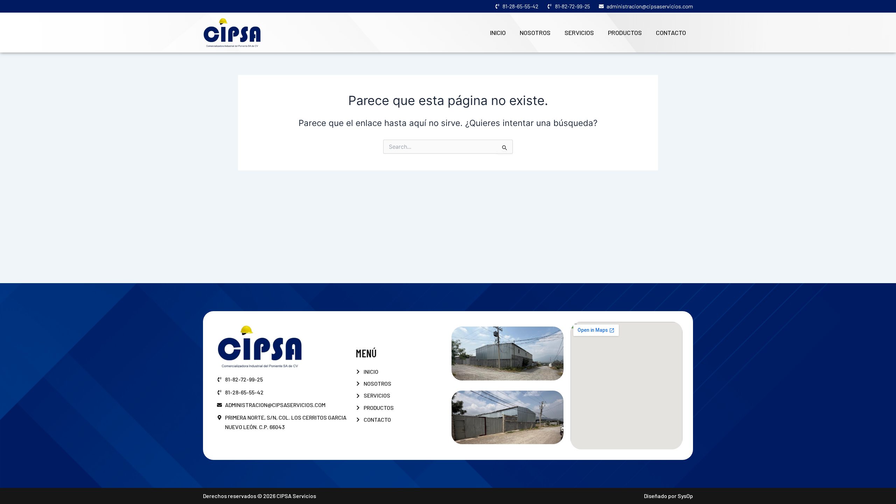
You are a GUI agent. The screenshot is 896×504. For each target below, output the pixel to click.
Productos (625, 32)
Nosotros (535, 32)
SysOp (685, 495)
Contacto (671, 32)
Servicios (579, 32)
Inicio (498, 32)
